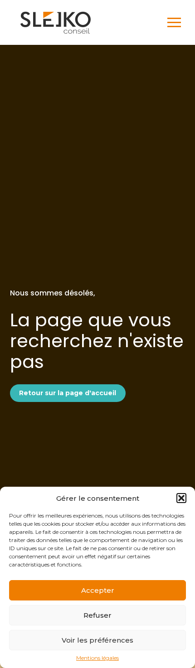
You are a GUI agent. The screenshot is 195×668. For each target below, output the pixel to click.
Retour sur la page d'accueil (67, 393)
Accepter (97, 590)
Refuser (97, 615)
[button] (181, 498)
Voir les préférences (97, 640)
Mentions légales (97, 658)
